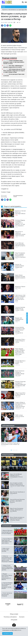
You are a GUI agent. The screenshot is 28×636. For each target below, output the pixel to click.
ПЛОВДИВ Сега (14, 604)
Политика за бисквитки (10, 617)
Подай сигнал (27, 318)
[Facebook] (2, 25)
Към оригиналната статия (18, 196)
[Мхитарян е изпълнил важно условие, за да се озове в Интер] (14, 35)
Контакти (21, 617)
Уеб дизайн (14, 620)
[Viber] (8, 25)
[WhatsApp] (10, 25)
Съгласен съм (7, 633)
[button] (23, 2)
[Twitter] (5, 25)
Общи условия (14, 614)
